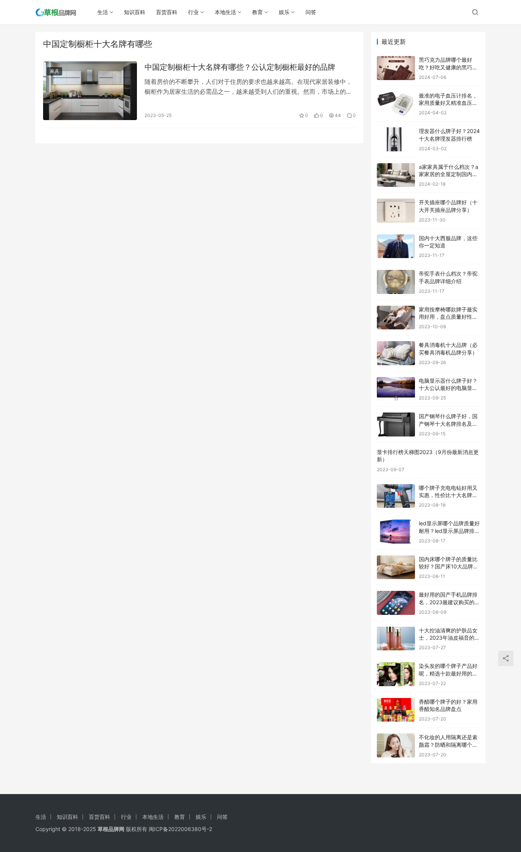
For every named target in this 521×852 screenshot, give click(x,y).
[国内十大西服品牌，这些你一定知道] (396, 246)
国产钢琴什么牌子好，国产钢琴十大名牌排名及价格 (448, 423)
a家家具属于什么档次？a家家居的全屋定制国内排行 (448, 174)
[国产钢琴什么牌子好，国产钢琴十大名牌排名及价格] (396, 424)
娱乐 (284, 12)
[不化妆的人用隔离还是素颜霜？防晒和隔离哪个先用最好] (396, 745)
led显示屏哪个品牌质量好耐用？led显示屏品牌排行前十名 (449, 530)
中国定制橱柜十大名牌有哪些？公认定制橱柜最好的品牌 (240, 67)
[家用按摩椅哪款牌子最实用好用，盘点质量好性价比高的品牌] (396, 318)
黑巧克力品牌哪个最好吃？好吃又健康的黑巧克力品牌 (448, 67)
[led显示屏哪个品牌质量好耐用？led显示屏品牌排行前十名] (396, 532)
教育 (257, 12)
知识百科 (134, 12)
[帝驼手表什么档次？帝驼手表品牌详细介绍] (396, 282)
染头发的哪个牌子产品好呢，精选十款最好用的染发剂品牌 (448, 673)
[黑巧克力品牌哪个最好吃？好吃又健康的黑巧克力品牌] (396, 68)
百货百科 (166, 12)
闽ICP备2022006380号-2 (180, 829)
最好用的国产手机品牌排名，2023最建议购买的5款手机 (448, 602)
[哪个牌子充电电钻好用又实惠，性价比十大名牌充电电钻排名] (396, 496)
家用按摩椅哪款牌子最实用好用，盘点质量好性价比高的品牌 (448, 316)
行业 (193, 12)
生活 (102, 12)
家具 (54, 71)
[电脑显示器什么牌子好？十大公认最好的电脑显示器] (396, 389)
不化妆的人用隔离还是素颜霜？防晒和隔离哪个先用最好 (448, 744)
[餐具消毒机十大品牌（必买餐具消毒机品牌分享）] (396, 353)
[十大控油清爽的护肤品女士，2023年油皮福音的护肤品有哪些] (396, 639)
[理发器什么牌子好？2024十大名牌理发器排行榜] (396, 139)
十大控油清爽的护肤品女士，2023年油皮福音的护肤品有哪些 (449, 637)
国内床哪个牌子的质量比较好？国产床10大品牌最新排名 (448, 566)
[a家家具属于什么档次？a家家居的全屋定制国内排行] (396, 175)
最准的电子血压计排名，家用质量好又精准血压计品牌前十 (448, 103)
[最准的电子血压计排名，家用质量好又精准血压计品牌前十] (396, 104)
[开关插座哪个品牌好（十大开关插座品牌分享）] (396, 211)
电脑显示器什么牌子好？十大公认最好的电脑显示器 (448, 388)
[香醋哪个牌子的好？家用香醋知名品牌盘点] (396, 710)
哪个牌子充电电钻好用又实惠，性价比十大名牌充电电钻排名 (448, 495)
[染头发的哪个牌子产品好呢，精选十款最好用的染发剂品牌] (396, 674)
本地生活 (225, 12)
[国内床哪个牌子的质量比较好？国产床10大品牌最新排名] (396, 567)
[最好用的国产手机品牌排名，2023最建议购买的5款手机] (396, 603)
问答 (311, 12)
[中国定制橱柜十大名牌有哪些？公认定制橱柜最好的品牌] (90, 90)
